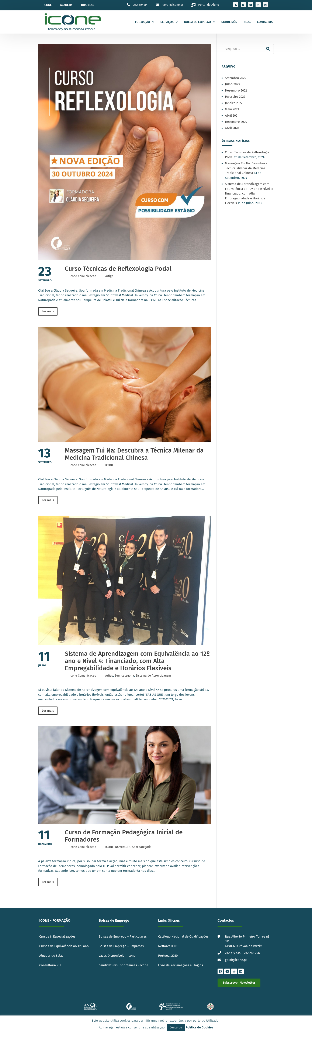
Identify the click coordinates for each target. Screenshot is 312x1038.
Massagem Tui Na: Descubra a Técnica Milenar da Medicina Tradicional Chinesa (134, 454)
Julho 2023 (232, 84)
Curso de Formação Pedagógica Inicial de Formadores (124, 835)
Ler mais (48, 311)
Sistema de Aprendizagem (153, 675)
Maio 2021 (232, 109)
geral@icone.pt (173, 5)
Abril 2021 (232, 115)
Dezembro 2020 (236, 122)
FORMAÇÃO (142, 22)
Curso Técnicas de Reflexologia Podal (118, 268)
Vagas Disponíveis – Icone (117, 956)
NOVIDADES (123, 847)
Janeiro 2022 (233, 103)
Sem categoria (124, 675)
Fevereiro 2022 (235, 97)
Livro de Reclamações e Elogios (181, 965)
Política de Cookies (199, 1027)
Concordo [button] (176, 1027)
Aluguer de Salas (51, 956)
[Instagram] (258, 4)
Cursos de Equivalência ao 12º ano (64, 946)
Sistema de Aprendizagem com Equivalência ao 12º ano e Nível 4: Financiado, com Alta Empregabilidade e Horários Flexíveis (137, 661)
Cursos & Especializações (57, 936)
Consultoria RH (50, 965)
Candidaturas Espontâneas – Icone (123, 965)
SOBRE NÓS (229, 22)
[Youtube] (250, 4)
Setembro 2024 (235, 78)
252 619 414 (140, 5)
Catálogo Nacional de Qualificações (183, 936)
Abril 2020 (232, 128)
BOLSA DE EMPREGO (197, 22)
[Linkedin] (265, 4)
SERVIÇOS (167, 22)
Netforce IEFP (167, 946)
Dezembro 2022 (236, 90)
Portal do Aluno (208, 5)
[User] (235, 4)
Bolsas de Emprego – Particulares (123, 936)
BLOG (247, 22)
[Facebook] (243, 4)
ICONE (109, 465)
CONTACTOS (265, 22)
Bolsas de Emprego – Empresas (121, 946)
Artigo (109, 276)
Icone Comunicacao (83, 276)
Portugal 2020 (168, 956)
